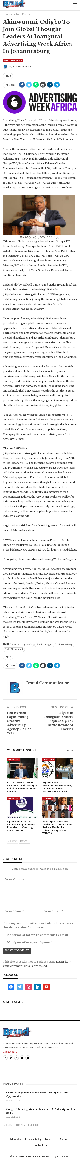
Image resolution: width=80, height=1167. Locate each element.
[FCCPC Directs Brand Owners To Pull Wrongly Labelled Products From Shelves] (22, 768)
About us (65, 1139)
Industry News (13, 60)
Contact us (40, 1145)
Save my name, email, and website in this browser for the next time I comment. (39, 925)
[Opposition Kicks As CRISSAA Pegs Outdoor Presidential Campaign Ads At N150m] (22, 807)
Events (48, 799)
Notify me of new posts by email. (30, 942)
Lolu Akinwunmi (14, 649)
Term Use (50, 1139)
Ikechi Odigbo (44, 644)
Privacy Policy (33, 1139)
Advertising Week (22, 644)
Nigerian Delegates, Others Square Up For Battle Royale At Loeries (58, 721)
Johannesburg (64, 644)
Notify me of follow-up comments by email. (38, 935)
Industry (13, 760)
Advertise (16, 1139)
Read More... (10, 1052)
